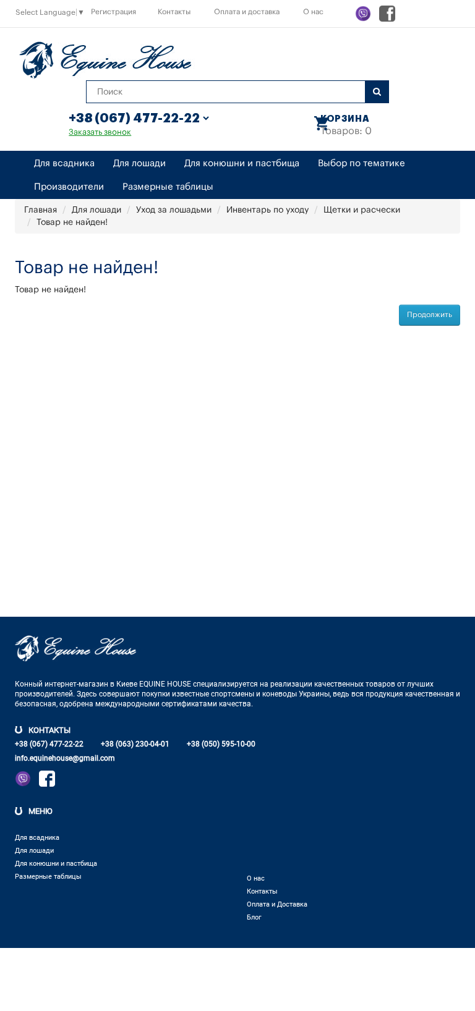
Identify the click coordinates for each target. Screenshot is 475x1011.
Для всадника (64, 163)
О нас (313, 11)
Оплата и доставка (247, 11)
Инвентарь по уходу (267, 210)
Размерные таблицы (167, 187)
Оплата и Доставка (277, 904)
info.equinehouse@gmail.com (65, 758)
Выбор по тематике (361, 163)
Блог (254, 917)
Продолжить (429, 314)
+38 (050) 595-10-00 (221, 744)
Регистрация (113, 11)
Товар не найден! (72, 222)
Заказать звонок (100, 132)
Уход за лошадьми (174, 210)
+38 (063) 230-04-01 (135, 744)
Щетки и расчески (361, 210)
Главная (40, 210)
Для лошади (139, 163)
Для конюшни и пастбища (241, 163)
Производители (69, 187)
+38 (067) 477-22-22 (49, 744)
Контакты (174, 11)
